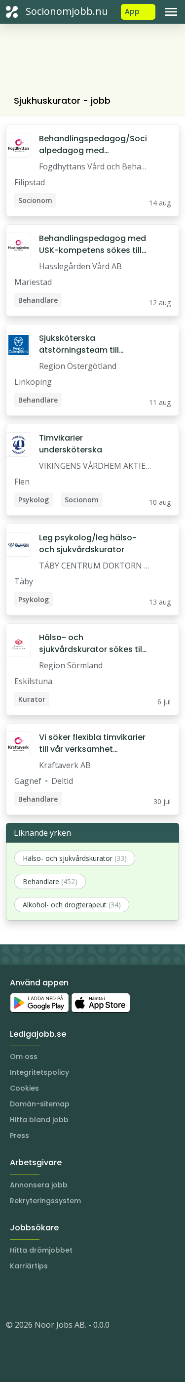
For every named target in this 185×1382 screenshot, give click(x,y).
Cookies (24, 1088)
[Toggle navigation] (171, 12)
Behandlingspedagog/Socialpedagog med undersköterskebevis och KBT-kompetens (93, 145)
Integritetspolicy (39, 1072)
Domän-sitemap (40, 1104)
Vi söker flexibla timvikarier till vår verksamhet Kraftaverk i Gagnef (92, 743)
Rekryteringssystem (45, 1201)
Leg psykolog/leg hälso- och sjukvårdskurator (88, 543)
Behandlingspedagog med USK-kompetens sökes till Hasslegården (92, 244)
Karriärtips (29, 1266)
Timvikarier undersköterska (70, 443)
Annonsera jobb (39, 1185)
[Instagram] (14, 1295)
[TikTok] (73, 1295)
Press (19, 1135)
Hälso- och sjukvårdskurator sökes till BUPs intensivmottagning (91, 643)
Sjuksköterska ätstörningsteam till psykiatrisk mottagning (86, 344)
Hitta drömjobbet (41, 1250)
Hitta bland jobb (39, 1120)
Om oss (23, 1056)
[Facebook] (53, 1295)
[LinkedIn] (33, 1295)
